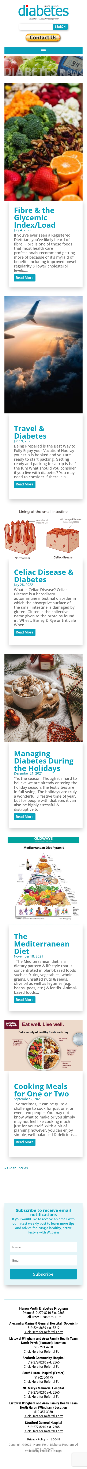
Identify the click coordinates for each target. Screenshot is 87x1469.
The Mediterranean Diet (42, 943)
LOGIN (55, 1439)
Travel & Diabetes (30, 432)
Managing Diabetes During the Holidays (43, 760)
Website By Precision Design (43, 1450)
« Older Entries (16, 1168)
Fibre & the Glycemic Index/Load (35, 217)
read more (24, 277)
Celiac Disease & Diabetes (43, 575)
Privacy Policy (36, 1439)
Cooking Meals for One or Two (41, 1090)
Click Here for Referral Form (43, 1332)
